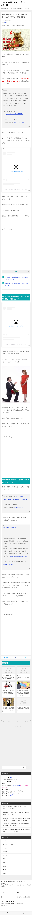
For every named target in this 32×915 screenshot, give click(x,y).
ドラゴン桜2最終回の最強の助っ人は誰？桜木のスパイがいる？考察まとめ (8, 677)
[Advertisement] (16, 246)
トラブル (5, 851)
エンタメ (4, 22)
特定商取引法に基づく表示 (23, 897)
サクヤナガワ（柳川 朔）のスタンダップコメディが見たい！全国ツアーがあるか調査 (8, 709)
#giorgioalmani (7, 499)
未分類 (4, 869)
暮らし (4, 866)
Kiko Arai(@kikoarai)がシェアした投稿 (16, 344)
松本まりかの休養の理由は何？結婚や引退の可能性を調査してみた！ (24, 721)
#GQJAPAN (19, 496)
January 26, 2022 (19, 122)
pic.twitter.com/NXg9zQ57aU (18, 556)
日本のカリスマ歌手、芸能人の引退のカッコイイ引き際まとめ (23, 709)
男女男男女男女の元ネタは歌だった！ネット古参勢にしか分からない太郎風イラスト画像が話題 (23, 693)
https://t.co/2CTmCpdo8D (20, 499)
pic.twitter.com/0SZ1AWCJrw (14, 114)
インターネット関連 (8, 844)
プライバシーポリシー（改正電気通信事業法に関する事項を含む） (7, 903)
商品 (4, 859)
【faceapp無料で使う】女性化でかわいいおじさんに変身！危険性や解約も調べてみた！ (9, 721)
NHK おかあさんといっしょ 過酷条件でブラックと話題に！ (23, 677)
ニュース (5, 855)
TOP (14, 881)
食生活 (4, 873)
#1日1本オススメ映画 (9, 527)
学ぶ (4, 862)
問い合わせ (20, 903)
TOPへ (24, 913)
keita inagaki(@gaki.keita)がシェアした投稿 (16, 189)
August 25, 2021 (18, 507)
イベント (5, 840)
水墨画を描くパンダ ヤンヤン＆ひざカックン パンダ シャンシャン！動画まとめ (8, 692)
